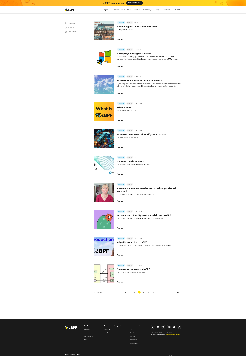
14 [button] (148, 292)
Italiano (177, 10)
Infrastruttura (108, 333)
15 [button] (153, 292)
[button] (98, 292)
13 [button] (144, 292)
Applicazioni (107, 329)
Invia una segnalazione (173, 334)
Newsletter (133, 340)
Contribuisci (134, 343)
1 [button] (125, 292)
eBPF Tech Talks (89, 333)
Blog (131, 329)
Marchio (132, 336)
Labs (85, 340)
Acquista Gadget (135, 333)
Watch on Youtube (134, 3)
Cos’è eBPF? (88, 329)
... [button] (130, 292)
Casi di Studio (88, 336)
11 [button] (134, 292)
